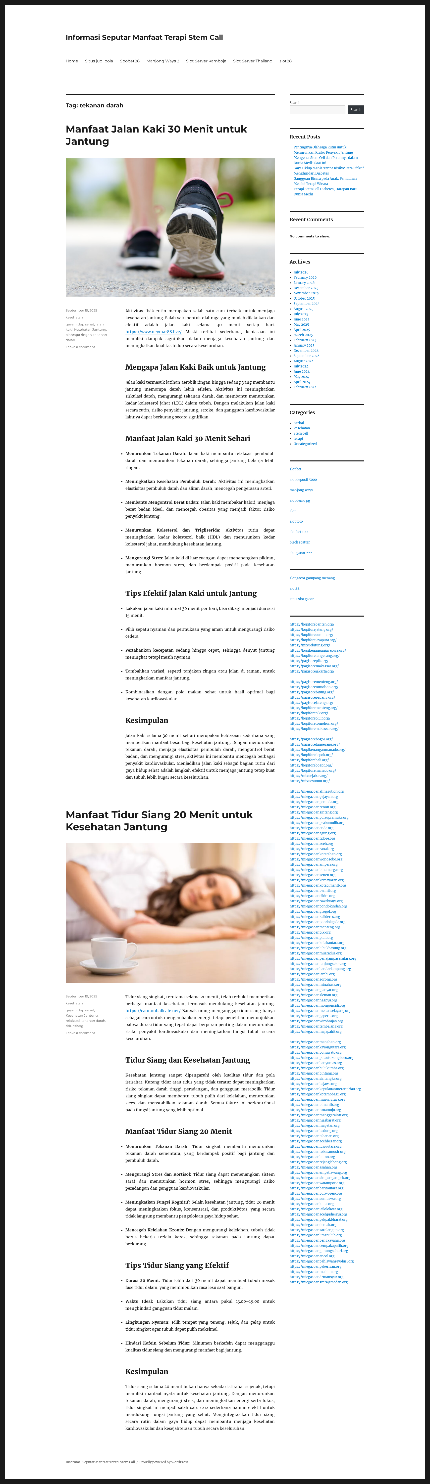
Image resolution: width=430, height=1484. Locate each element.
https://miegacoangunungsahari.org (319, 1251)
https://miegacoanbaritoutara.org (316, 1188)
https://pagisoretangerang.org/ (315, 744)
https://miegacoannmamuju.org (315, 1110)
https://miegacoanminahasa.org (315, 985)
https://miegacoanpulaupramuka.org (319, 817)
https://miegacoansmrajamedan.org (319, 1282)
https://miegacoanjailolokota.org (316, 1209)
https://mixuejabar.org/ (309, 776)
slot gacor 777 (301, 553)
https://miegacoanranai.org (312, 849)
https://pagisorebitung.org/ (312, 692)
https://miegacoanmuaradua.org (316, 953)
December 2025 (306, 288)
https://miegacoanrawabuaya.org (316, 901)
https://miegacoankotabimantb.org (318, 885)
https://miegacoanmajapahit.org (316, 1032)
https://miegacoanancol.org (312, 1256)
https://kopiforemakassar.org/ (314, 729)
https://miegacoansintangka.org (316, 1079)
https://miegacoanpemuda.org (314, 802)
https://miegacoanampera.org (314, 864)
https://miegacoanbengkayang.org (317, 1240)
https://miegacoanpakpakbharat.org (319, 1219)
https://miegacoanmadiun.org (314, 1272)
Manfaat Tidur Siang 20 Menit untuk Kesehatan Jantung (159, 821)
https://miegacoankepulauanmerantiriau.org (325, 1089)
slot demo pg (300, 500)
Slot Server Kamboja (206, 61)
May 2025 (301, 324)
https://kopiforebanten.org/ (312, 624)
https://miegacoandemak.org (313, 1225)
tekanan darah (93, 1021)
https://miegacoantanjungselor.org (318, 964)
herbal (299, 423)
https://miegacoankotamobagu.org (318, 1094)
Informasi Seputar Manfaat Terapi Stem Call (144, 37)
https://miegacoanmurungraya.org (317, 1099)
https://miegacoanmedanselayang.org (320, 1011)
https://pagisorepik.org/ (309, 661)
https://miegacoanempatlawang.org (318, 1172)
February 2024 (305, 387)
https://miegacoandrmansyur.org (316, 1277)
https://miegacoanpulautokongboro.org (321, 1058)
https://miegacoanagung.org (313, 833)
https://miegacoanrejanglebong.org (318, 1162)
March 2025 (303, 335)
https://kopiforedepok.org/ (311, 755)
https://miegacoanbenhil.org (313, 891)
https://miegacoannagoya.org (313, 1000)
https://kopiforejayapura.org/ (313, 640)
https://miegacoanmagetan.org (315, 1126)
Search (295, 103)
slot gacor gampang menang (312, 578)
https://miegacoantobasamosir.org (318, 1152)
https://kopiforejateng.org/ (311, 630)
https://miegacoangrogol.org (313, 911)
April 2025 (302, 330)
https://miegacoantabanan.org (314, 1136)
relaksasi (73, 1021)
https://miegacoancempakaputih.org (319, 1246)
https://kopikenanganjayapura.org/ (318, 650)
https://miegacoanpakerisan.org (315, 1266)
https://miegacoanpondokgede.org (317, 922)
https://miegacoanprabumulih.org (317, 823)
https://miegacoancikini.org (312, 896)
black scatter (300, 542)
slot (293, 511)
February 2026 (305, 277)
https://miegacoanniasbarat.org (315, 1120)
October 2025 (304, 298)
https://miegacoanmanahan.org (315, 1042)
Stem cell (301, 433)
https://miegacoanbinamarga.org (316, 870)
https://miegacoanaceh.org (311, 844)
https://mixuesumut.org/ (310, 781)
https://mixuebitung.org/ (310, 645)
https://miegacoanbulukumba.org (317, 1068)
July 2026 (301, 272)
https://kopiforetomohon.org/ (314, 723)
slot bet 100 (299, 532)
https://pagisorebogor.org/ (311, 739)
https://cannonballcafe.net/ (153, 1010)
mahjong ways (301, 490)
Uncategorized (305, 444)
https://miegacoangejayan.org (314, 797)
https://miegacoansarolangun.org (317, 1230)
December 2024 (306, 351)
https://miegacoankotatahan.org (316, 854)
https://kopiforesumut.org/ (311, 635)
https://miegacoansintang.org (314, 812)
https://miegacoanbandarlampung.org (320, 969)
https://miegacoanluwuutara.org (316, 1146)
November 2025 (306, 293)
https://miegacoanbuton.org (312, 1157)
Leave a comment (80, 347)
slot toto (296, 521)
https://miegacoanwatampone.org (317, 1183)
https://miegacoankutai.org (312, 1204)
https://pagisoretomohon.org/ (314, 687)
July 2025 (301, 314)
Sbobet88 (130, 61)
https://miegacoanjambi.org (312, 974)
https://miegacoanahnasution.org (317, 791)
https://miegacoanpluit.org (311, 938)
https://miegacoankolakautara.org (317, 943)
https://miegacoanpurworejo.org (316, 1193)
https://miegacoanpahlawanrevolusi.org (322, 1261)
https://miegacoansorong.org (313, 979)
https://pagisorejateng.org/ (311, 703)
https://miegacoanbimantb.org (314, 1105)
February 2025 (305, 340)
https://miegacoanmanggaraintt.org (319, 1115)
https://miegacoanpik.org (310, 932)
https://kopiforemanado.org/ (313, 770)
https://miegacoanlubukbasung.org (318, 948)
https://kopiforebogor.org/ (311, 765)
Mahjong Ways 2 (163, 61)
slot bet (295, 469)
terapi (298, 439)
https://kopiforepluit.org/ (310, 718)
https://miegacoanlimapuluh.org (316, 1235)
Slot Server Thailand (252, 61)
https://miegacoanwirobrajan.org (316, 1021)
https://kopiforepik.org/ (309, 713)
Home (72, 61)
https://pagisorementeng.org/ (314, 682)
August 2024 (304, 361)
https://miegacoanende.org (311, 828)
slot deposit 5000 (303, 480)
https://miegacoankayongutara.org (318, 1047)
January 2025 (304, 345)
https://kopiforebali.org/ (309, 760)
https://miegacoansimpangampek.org (320, 1178)
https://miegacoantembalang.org (316, 1026)
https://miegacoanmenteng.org (315, 927)
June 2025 (302, 319)
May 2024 (301, 377)
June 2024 (302, 371)
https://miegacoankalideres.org (315, 917)
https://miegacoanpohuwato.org (316, 1052)
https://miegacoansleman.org (313, 995)
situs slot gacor (302, 599)
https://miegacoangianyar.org (314, 990)
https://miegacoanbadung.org (314, 1131)
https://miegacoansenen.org (312, 875)
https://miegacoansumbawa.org (315, 1199)
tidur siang (74, 1026)
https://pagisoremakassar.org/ (314, 666)
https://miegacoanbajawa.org (313, 1084)
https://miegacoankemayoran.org (317, 880)
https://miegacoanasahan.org (313, 1167)
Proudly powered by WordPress (164, 1462)
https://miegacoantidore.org (312, 838)
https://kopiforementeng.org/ (314, 708)
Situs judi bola (99, 61)
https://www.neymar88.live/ (153, 331)
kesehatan (74, 317)
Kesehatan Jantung (90, 329)
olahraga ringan (79, 335)
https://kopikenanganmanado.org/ (318, 750)
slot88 (285, 61)
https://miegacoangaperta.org (314, 1016)
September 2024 (307, 356)
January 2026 (304, 283)
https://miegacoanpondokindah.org (318, 906)
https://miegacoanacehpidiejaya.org (318, 1214)
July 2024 (301, 366)
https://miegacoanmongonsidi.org (317, 1005)
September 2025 (307, 304)
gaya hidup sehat (80, 324)
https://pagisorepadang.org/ (312, 697)
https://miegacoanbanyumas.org (316, 1063)
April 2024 (302, 382)
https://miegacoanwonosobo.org (316, 859)
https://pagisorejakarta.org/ (312, 671)
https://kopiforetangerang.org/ (315, 656)
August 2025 (304, 309)
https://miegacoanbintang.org (314, 1073)
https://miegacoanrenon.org (312, 807)
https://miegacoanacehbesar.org (316, 1141)
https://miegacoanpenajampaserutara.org (323, 958)
